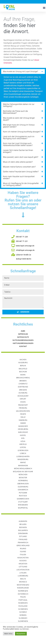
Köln (23, 441)
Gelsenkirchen (23, 411)
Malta (23, 579)
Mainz (23, 462)
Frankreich (23, 542)
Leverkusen (23, 450)
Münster (23, 477)
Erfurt (23, 399)
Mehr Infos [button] (8, 634)
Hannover (23, 426)
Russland (23, 606)
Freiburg (23, 408)
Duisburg (23, 393)
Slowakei (23, 618)
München (23, 474)
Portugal (23, 600)
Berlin (23, 365)
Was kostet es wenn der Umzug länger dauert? (19, 119)
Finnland (23, 539)
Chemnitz (23, 384)
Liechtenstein (23, 570)
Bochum (23, 371)
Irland (23, 548)
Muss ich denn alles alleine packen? (18, 162)
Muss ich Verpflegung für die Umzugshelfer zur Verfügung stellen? (21, 184)
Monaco (23, 582)
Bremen (23, 381)
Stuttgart (23, 502)
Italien (23, 554)
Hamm (23, 423)
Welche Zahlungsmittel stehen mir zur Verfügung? (18, 105)
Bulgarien (23, 530)
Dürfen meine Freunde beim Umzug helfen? (21, 172)
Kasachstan (23, 557)
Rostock (23, 496)
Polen (23, 597)
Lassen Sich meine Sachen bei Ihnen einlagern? (18, 151)
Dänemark (23, 533)
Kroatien (23, 563)
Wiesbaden (23, 505)
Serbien (23, 615)
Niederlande (23, 588)
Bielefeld (23, 369)
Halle (23, 417)
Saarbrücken (23, 499)
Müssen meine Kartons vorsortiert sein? (19, 167)
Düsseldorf (23, 396)
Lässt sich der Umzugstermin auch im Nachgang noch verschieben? (18, 137)
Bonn (23, 375)
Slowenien (23, 621)
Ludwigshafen (23, 456)
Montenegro (23, 585)
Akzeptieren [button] (20, 634)
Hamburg (23, 420)
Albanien (23, 521)
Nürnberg (23, 480)
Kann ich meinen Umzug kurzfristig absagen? (22, 132)
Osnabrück (23, 489)
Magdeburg (23, 459)
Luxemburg (23, 576)
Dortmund (23, 387)
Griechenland (23, 545)
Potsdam (23, 493)
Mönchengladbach (23, 468)
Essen (23, 402)
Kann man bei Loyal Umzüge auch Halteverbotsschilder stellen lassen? (18, 144)
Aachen (23, 359)
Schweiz (23, 612)
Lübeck (23, 453)
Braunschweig (23, 377)
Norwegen (23, 591)
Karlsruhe (23, 432)
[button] (44, 8)
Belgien (23, 524)
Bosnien (23, 527)
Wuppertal (23, 508)
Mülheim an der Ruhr (23, 471)
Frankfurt (23, 405)
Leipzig (23, 447)
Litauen (23, 573)
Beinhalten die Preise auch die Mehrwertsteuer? (15, 112)
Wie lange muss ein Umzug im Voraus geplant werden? (19, 126)
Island (23, 551)
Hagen (23, 414)
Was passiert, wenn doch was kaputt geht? (20, 157)
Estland (23, 536)
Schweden (23, 609)
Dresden (23, 390)
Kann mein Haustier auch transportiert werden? (19, 177)
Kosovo (23, 560)
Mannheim (23, 465)
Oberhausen (23, 483)
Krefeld (23, 444)
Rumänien (23, 603)
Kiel (23, 438)
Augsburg (23, 362)
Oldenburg (23, 487)
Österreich (23, 594)
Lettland (23, 566)
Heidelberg (23, 429)
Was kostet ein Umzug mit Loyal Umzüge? (20, 71)
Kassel (23, 435)
